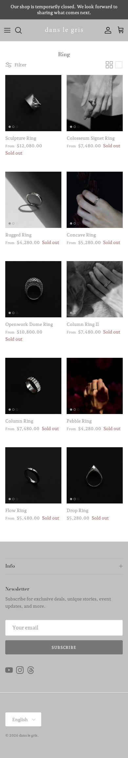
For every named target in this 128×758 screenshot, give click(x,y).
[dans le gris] (64, 30)
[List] (119, 65)
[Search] (21, 30)
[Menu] (7, 30)
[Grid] (109, 65)
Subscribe (64, 647)
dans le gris (28, 735)
